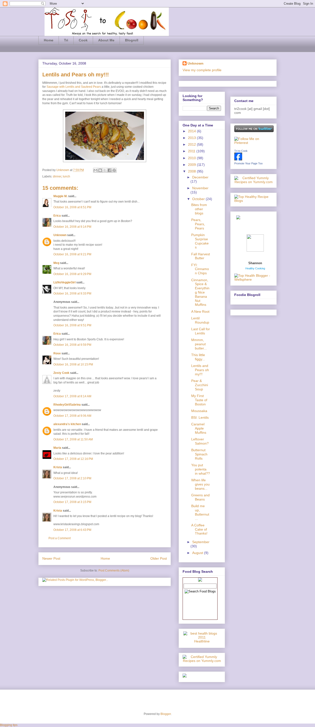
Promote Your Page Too (248, 163)
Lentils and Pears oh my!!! (200, 370)
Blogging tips (8, 725)
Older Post (158, 558)
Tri (66, 40)
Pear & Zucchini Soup (199, 385)
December (200, 177)
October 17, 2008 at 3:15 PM (72, 502)
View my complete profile (202, 70)
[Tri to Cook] (238, 159)
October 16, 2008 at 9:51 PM (72, 325)
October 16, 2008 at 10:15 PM (73, 364)
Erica (57, 215)
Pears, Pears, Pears (198, 224)
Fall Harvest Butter (200, 256)
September (200, 542)
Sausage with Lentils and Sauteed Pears (74, 86)
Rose (57, 353)
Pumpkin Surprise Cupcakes (200, 241)
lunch (66, 176)
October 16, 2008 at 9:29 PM (72, 274)
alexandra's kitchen (67, 424)
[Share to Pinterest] (114, 170)
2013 (192, 138)
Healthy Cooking (255, 268)
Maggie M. (60, 196)
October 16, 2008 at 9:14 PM (72, 226)
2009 (192, 165)
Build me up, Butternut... (200, 512)
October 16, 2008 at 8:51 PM (72, 207)
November (200, 188)
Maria (57, 448)
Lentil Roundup (200, 320)
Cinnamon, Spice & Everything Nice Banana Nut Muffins (200, 292)
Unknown (63, 170)
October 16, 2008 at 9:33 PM (72, 293)
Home (48, 40)
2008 (192, 171)
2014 (192, 131)
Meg (56, 263)
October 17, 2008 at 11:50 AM (73, 439)
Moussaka (199, 411)
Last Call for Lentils (200, 331)
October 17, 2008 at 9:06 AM (72, 415)
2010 (192, 158)
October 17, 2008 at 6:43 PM (72, 530)
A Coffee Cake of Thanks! (199, 529)
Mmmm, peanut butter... (199, 344)
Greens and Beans (200, 497)
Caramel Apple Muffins (198, 428)
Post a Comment (59, 538)
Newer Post (51, 558)
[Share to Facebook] (109, 170)
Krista (57, 467)
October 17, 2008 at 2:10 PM (72, 478)
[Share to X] (104, 170)
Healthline (202, 641)
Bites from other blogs (199, 209)
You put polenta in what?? (200, 469)
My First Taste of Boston (199, 400)
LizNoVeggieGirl (64, 282)
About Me (106, 40)
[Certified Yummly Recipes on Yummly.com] (202, 661)
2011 (192, 151)
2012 (192, 144)
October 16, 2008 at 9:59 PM (72, 344)
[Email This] (95, 170)
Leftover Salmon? (200, 441)
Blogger (165, 714)
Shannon (255, 263)
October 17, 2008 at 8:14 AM (72, 396)
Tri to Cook (241, 150)
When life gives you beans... (200, 484)
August (198, 553)
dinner (57, 176)
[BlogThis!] (100, 170)
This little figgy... (198, 357)
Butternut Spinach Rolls (199, 454)
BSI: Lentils (200, 417)
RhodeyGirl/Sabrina (67, 404)
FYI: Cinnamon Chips (200, 269)
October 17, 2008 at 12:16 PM (73, 459)
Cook (83, 40)
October (199, 199)
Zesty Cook (61, 373)
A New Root (200, 311)
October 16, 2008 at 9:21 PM (72, 254)
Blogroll (131, 40)
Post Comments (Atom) (113, 570)
